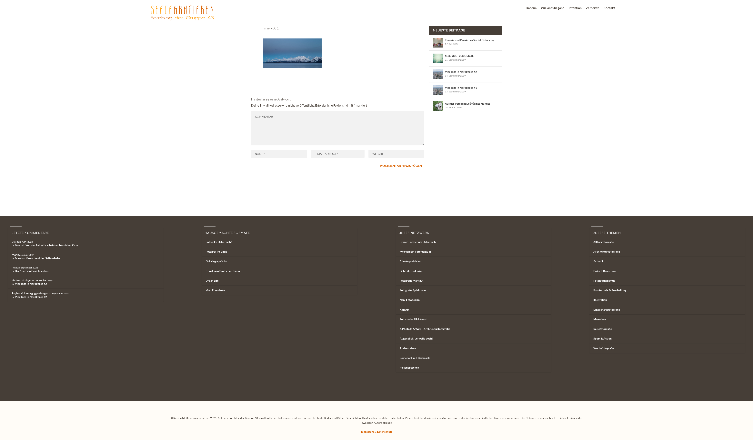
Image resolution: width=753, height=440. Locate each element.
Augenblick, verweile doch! (416, 338)
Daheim (531, 8)
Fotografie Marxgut (411, 280)
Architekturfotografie (606, 251)
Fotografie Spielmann (413, 290)
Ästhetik (598, 261)
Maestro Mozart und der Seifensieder (37, 258)
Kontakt (609, 8)
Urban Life (212, 280)
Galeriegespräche (216, 261)
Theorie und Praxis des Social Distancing (469, 40)
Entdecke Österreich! (219, 242)
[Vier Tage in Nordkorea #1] (438, 90)
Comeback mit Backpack (415, 358)
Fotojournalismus (604, 280)
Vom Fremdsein (215, 290)
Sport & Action (602, 338)
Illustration (600, 299)
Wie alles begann (552, 8)
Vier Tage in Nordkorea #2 (461, 71)
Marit (15, 254)
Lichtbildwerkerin (411, 271)
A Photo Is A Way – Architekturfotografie (425, 328)
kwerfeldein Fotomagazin (415, 251)
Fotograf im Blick (216, 251)
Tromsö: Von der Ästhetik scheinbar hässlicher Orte (46, 245)
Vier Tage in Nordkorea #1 (461, 87)
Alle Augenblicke (410, 261)
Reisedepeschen (409, 367)
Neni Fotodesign (410, 299)
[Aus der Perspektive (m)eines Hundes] (438, 106)
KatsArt (404, 309)
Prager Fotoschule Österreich (418, 242)
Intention (575, 8)
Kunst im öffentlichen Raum (223, 271)
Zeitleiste (592, 8)
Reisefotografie (602, 328)
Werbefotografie (603, 348)
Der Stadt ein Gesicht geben (31, 271)
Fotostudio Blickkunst (413, 319)
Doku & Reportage (604, 271)
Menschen (599, 319)
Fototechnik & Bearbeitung (609, 290)
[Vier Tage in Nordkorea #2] (438, 74)
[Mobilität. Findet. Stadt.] (438, 58)
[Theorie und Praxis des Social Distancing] (438, 42)
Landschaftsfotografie (606, 309)
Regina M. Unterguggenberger (30, 293)
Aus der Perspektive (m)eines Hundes (467, 103)
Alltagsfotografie (603, 242)
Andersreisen (408, 348)
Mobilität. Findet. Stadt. (459, 56)
